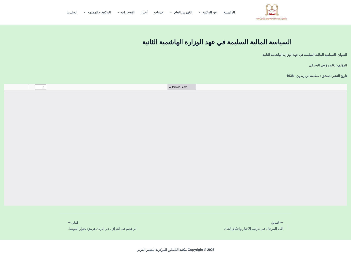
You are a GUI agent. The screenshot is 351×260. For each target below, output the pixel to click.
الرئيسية (229, 12)
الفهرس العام (183, 12)
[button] (201, 12)
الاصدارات (127, 12)
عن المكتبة (210, 12)
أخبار (144, 12)
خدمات (159, 12)
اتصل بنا (72, 12)
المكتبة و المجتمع (99, 12)
